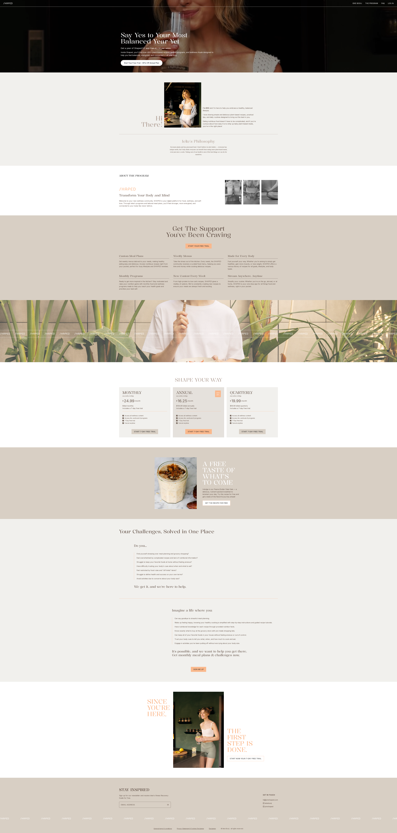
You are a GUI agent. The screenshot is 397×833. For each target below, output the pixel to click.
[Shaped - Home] (8, 3)
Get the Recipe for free (216, 503)
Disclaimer (212, 828)
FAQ (383, 3)
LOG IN (391, 3)
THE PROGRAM (371, 3)
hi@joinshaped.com (270, 800)
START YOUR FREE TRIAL (198, 246)
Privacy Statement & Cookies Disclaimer (190, 828)
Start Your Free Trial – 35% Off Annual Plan (141, 63)
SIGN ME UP (198, 669)
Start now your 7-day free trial (245, 759)
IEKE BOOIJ (357, 3)
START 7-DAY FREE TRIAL (145, 432)
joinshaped (269, 806)
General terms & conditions (163, 828)
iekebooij (268, 803)
